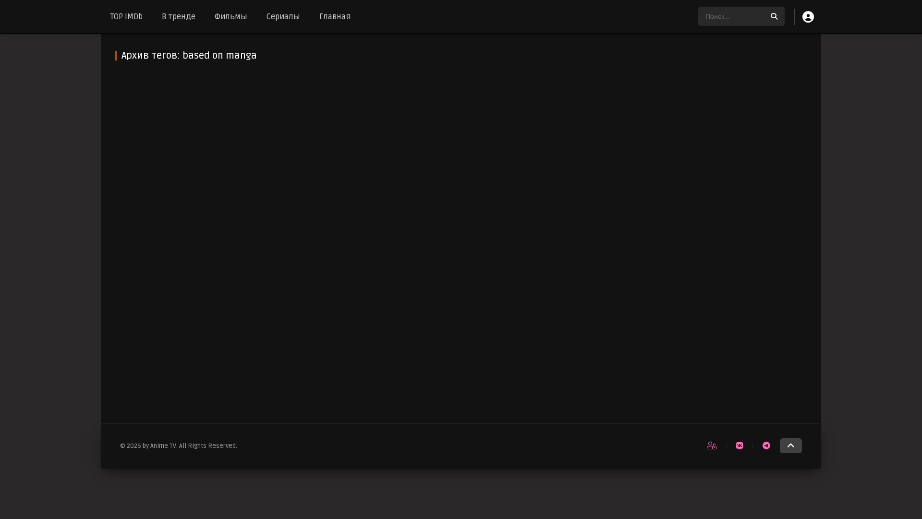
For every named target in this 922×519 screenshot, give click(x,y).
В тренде (178, 17)
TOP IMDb (126, 17)
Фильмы (231, 17)
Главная (335, 17)
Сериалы (283, 17)
